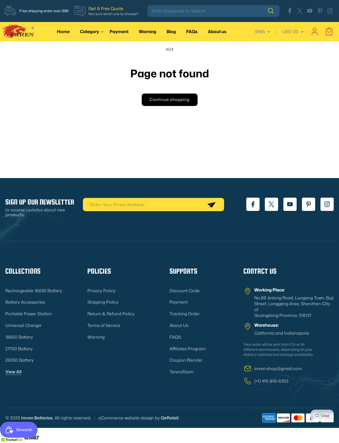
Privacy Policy (101, 291)
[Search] (273, 11)
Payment (179, 302)
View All (13, 372)
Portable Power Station (28, 314)
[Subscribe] (211, 204)
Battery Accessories (25, 302)
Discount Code (185, 291)
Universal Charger (23, 325)
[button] (91, 31)
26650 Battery (19, 360)
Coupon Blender (186, 360)
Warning (96, 337)
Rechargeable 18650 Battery (33, 291)
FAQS (175, 337)
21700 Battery (19, 349)
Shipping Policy (102, 302)
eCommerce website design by (129, 418)
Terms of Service (103, 325)
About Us (179, 325)
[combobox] (213, 11)
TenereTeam (182, 372)
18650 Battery (19, 337)
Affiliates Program (188, 349)
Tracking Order (185, 314)
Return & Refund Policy (111, 314)
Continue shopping (170, 99)
